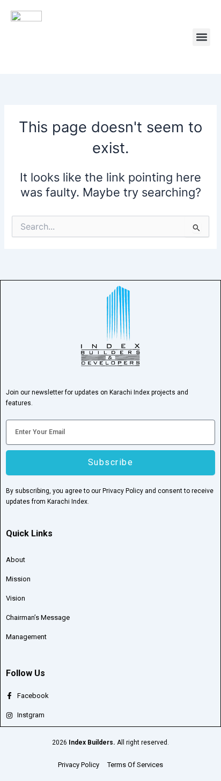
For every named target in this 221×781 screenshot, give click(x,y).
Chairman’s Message (38, 617)
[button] (201, 37)
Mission (18, 579)
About (15, 560)
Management (26, 637)
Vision (15, 598)
